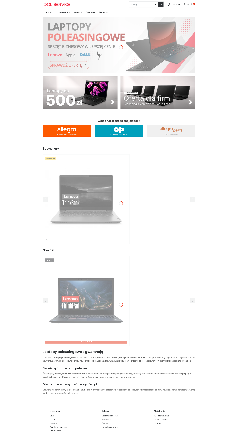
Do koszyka (86, 341)
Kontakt (53, 419)
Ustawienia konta (161, 419)
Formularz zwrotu (109, 427)
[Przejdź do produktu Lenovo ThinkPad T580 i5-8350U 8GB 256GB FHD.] (86, 294)
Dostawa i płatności (110, 416)
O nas (52, 416)
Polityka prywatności (58, 427)
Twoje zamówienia (161, 416)
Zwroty (105, 423)
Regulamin (54, 423)
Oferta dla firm (55, 430)
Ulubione (157, 423)
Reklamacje (106, 419)
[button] (161, 4)
